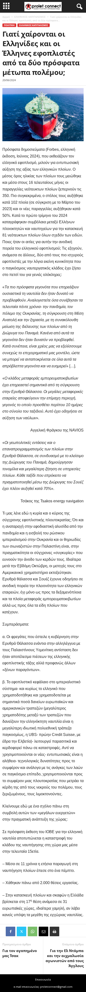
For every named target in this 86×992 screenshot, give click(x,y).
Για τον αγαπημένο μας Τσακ (19, 953)
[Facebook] (10, 931)
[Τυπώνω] (54, 931)
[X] (21, 931)
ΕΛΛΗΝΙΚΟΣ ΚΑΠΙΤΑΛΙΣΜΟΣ (30, 16)
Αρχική (6, 16)
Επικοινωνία (43, 979)
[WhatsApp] (32, 931)
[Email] (43, 931)
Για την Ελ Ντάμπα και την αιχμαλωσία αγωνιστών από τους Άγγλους (65, 958)
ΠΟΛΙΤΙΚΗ (9, 25)
